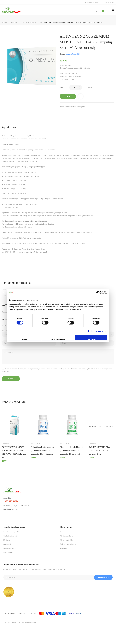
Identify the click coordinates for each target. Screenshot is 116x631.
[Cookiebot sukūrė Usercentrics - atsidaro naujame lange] (97, 292)
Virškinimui (36, 443)
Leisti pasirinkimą (58, 339)
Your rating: (6, 331)
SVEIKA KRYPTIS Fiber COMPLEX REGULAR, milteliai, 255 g (99, 450)
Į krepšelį (67, 96)
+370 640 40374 (10, 501)
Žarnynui (6, 443)
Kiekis (62, 87)
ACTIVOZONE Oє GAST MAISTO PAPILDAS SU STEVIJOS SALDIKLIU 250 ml (14, 452)
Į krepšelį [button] (5, 437)
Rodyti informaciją (95, 331)
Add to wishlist (80, 96)
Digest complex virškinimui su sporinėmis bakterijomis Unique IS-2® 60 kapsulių (72, 450)
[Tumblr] (75, 111)
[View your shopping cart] (101, 10)
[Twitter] (65, 111)
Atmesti (25, 339)
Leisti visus (91, 339)
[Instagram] (9, 514)
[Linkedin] (70, 111)
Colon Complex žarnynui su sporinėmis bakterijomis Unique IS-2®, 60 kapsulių (42, 450)
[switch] (45, 322)
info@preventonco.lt (10, 509)
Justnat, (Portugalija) (29, 22)
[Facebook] (60, 111)
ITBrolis (22, 613)
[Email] (79, 111)
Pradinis (4, 22)
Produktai (14, 22)
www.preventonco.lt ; (25, 252)
